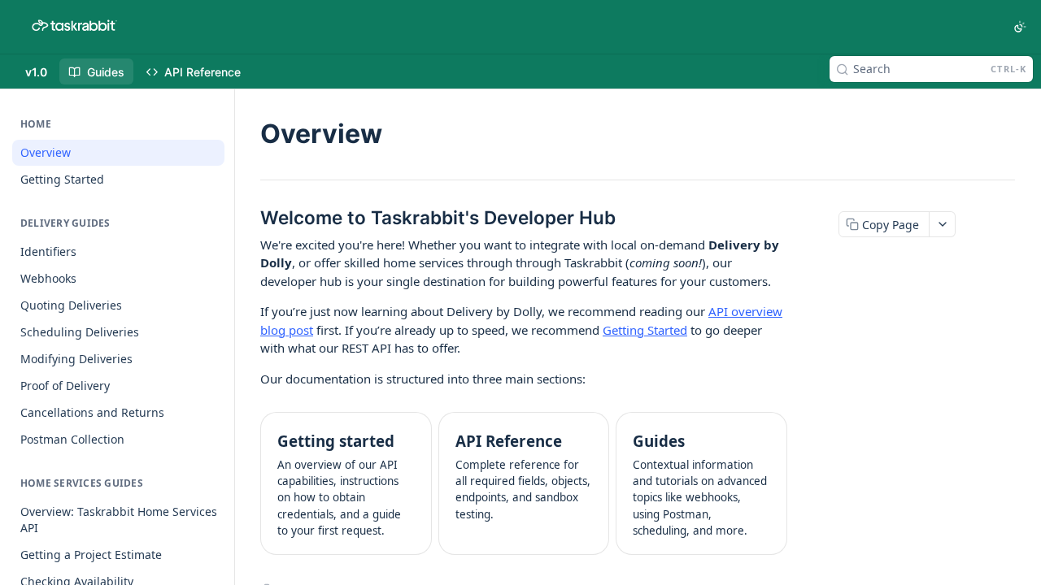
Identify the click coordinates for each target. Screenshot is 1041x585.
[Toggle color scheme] (1020, 27)
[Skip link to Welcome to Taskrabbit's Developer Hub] (249, 217)
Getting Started (645, 330)
